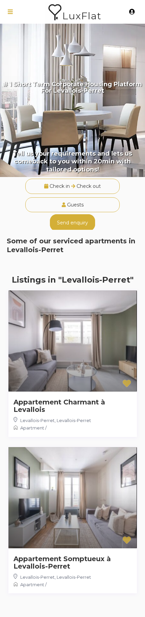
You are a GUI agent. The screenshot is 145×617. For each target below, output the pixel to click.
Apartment (32, 428)
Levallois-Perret (37, 420)
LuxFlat (81, 16)
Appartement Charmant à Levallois (59, 405)
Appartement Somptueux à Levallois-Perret (62, 562)
